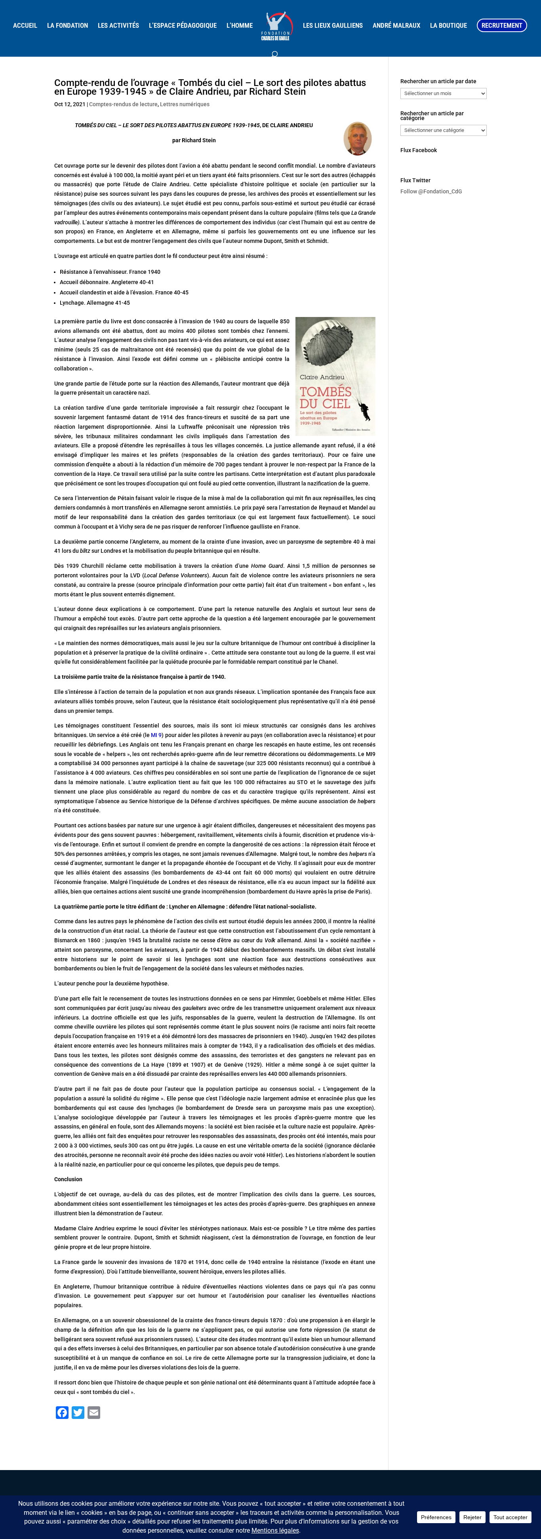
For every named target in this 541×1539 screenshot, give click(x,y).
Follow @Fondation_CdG (431, 191)
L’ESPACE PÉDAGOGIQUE (183, 26)
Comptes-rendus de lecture (123, 104)
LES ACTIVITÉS (118, 26)
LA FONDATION (67, 26)
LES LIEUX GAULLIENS (333, 26)
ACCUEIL (25, 26)
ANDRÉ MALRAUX (396, 26)
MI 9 (156, 735)
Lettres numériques (185, 104)
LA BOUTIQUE (448, 26)
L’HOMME (240, 26)
